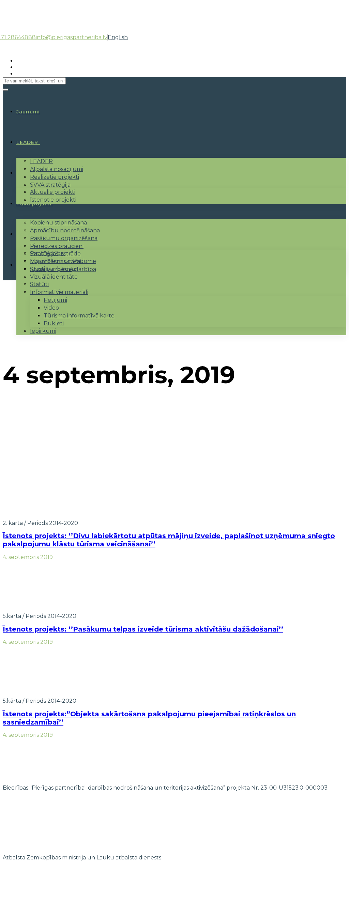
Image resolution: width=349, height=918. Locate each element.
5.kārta (12, 616)
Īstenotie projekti (53, 200)
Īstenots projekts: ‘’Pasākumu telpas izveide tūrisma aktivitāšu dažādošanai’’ (143, 629)
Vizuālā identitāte (54, 277)
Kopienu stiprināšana (58, 222)
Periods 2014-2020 (52, 523)
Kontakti (28, 265)
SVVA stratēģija (50, 185)
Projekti (27, 173)
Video (51, 308)
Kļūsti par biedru (52, 269)
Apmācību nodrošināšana (65, 230)
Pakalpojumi (33, 204)
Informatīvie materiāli (59, 292)
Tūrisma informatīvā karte (79, 315)
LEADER (27, 142)
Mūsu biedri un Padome (63, 261)
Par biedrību (47, 253)
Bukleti (54, 323)
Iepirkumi (43, 331)
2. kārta (13, 523)
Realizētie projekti (54, 177)
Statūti (39, 284)
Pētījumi (55, 300)
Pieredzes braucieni (57, 246)
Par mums (30, 234)
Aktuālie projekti (52, 192)
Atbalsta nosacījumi (56, 169)
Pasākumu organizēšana (63, 238)
